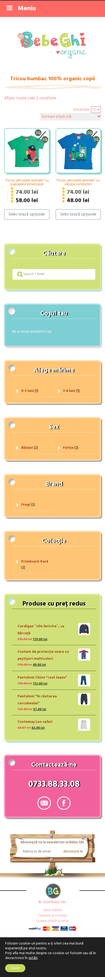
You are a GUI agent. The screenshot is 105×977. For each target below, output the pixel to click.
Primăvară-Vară (34, 561)
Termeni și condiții (52, 916)
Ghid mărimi (52, 910)
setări (33, 958)
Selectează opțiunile (27, 214)
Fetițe (68, 448)
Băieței (27, 448)
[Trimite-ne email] (44, 803)
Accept (15, 968)
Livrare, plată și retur (52, 921)
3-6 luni (69, 391)
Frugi (25, 505)
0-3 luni (27, 391)
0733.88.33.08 (54, 785)
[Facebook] (64, 803)
